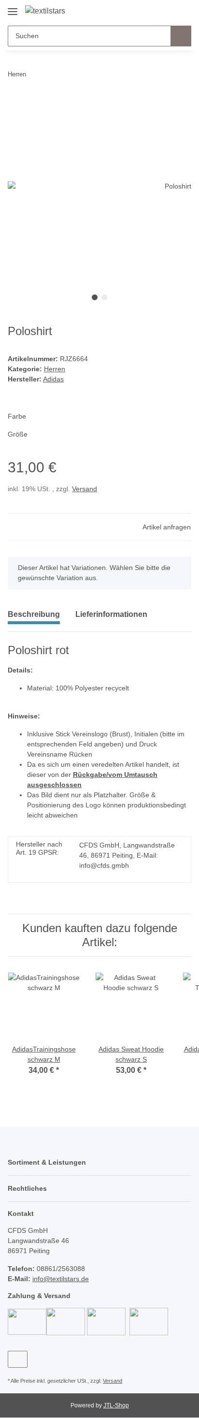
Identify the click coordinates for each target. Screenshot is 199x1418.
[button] (153, 10)
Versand (84, 489)
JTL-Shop (116, 1405)
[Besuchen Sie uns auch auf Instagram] (18, 1359)
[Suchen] (181, 36)
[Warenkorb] (183, 10)
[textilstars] (45, 11)
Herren (54, 369)
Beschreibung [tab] (34, 614)
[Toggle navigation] (12, 8)
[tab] (111, 618)
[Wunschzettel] (167, 10)
